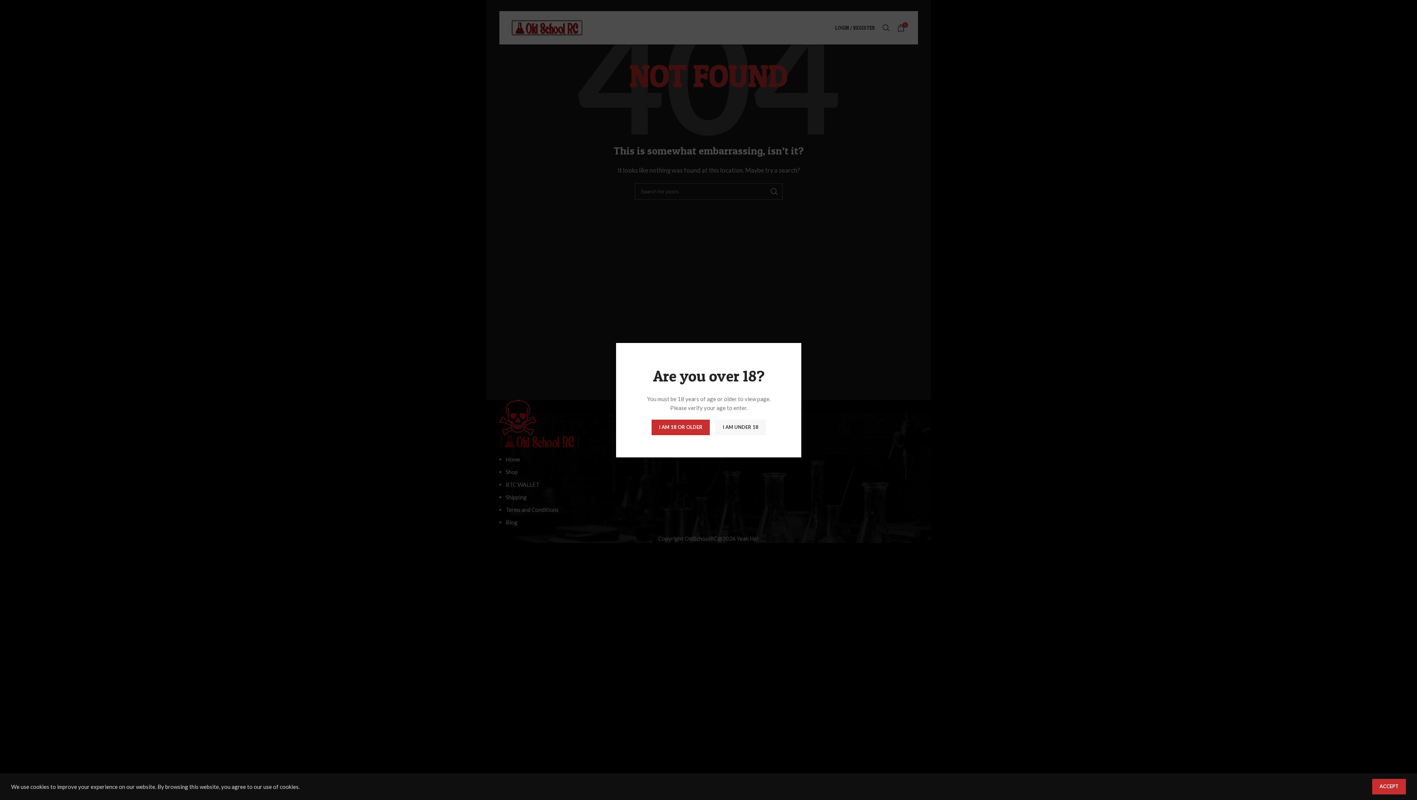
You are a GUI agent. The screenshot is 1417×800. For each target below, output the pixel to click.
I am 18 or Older (680, 427)
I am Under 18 (740, 427)
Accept (1389, 786)
